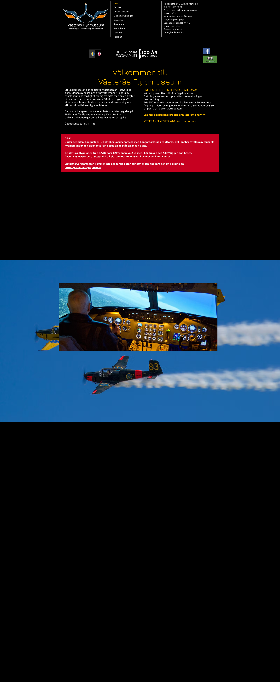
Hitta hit (118, 36)
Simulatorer (119, 20)
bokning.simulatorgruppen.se (83, 167)
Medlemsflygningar (123, 15)
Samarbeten (120, 28)
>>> (203, 114)
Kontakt (118, 32)
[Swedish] (92, 54)
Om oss (117, 7)
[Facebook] (206, 51)
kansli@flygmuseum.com (184, 10)
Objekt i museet (121, 11)
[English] (98, 54)
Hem (116, 3)
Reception (119, 24)
